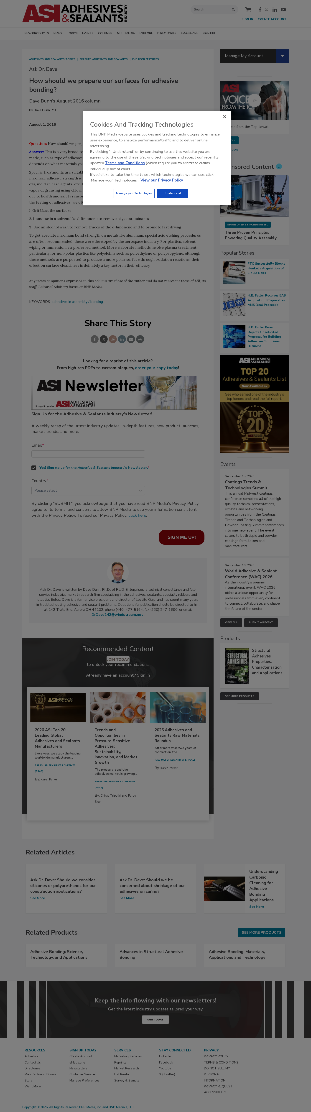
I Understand (172, 193)
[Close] (225, 117)
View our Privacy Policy (161, 180)
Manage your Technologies (134, 193)
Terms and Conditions (125, 163)
